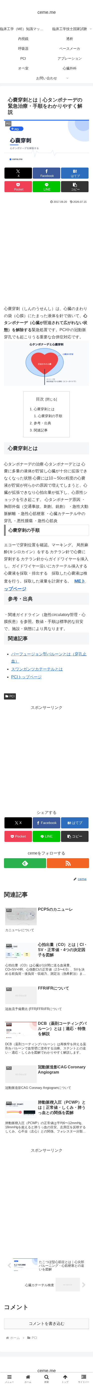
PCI (11, 696)
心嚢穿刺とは (44, 409)
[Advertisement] (46, 253)
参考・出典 (42, 423)
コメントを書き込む (46, 1323)
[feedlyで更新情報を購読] (25, 863)
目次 (40, 399)
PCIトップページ (26, 677)
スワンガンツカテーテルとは (37, 669)
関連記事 (41, 430)
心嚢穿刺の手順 (50, 416)
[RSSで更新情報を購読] (68, 863)
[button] (75, 186)
